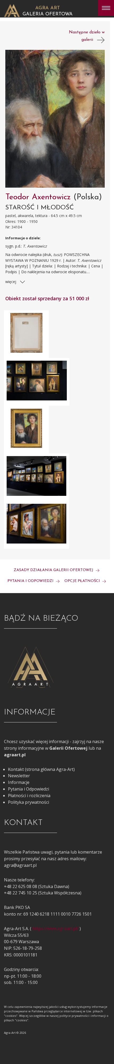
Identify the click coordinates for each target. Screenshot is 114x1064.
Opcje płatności (82, 581)
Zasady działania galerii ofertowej (54, 570)
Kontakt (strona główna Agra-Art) (41, 769)
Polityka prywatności (28, 802)
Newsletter (19, 776)
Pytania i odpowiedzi (31, 581)
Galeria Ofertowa (48, 14)
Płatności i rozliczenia (29, 795)
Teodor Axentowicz (39, 197)
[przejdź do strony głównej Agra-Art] (12, 10)
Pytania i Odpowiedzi (28, 789)
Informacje (18, 782)
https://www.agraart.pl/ (55, 928)
